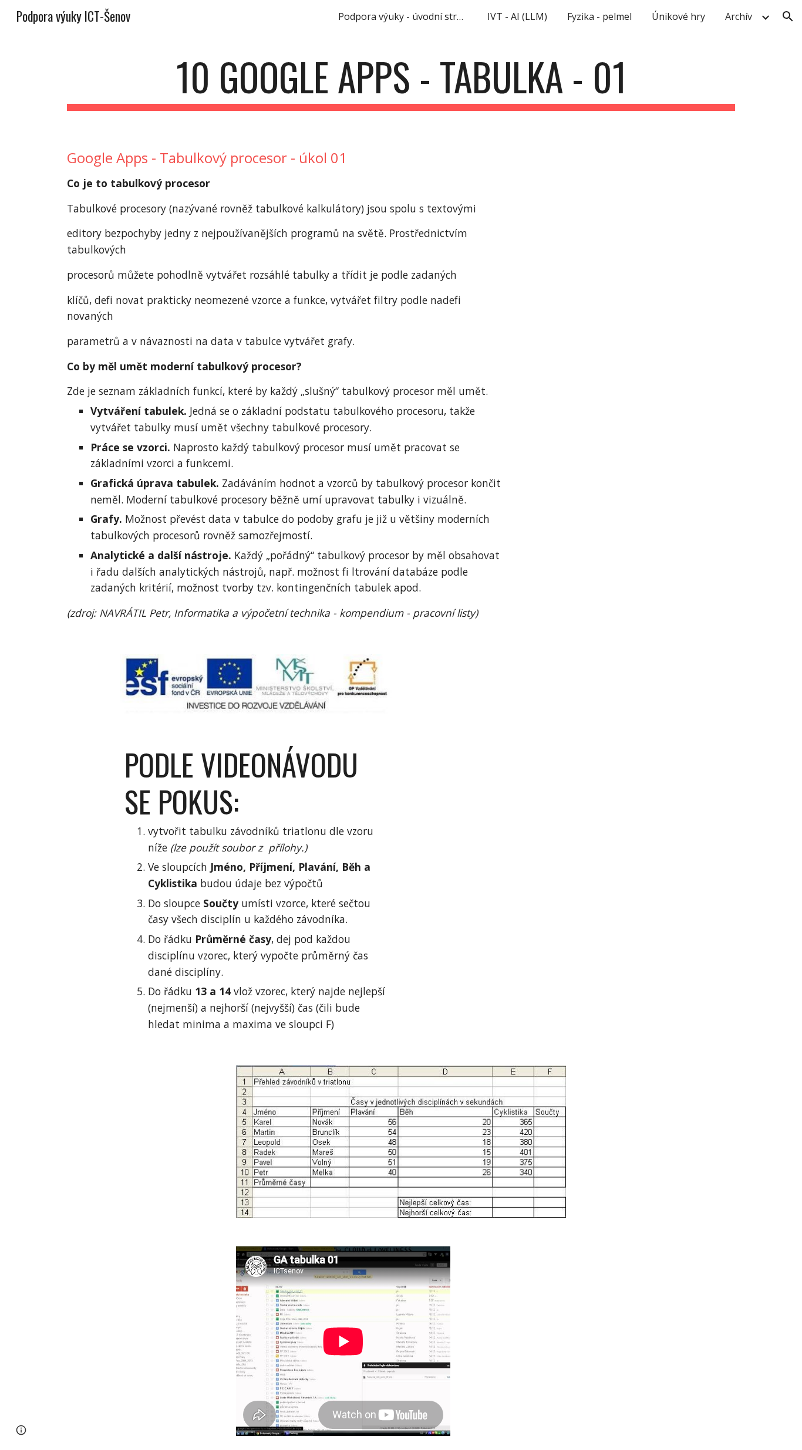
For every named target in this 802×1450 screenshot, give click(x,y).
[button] (788, 16)
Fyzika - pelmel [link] (599, 16)
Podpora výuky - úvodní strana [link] (405, 16)
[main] (401, 82)
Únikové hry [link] (678, 16)
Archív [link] (738, 16)
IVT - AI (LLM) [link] (517, 16)
